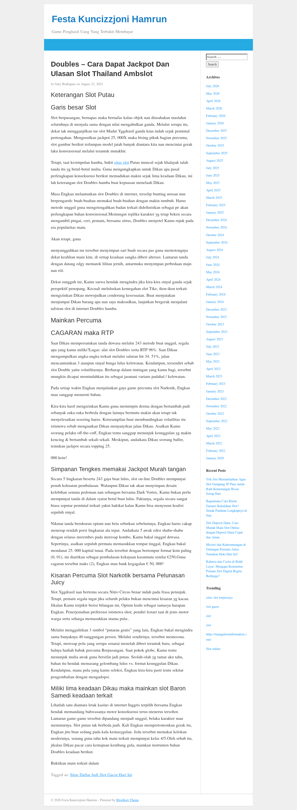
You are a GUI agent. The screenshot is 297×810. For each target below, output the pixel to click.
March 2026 (214, 108)
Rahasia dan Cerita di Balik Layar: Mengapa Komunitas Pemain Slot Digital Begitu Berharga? (224, 568)
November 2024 (216, 227)
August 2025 (214, 160)
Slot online (213, 648)
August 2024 (214, 250)
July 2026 (212, 86)
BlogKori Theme (127, 800)
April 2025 (213, 190)
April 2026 (213, 101)
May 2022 (213, 428)
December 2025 (216, 130)
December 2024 (216, 220)
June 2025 (213, 175)
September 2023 (216, 331)
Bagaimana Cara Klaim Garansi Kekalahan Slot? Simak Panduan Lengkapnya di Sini (226, 508)
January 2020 (215, 458)
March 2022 (214, 443)
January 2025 (215, 212)
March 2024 (214, 287)
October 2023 (215, 324)
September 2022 (216, 421)
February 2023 (215, 383)
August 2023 (214, 339)
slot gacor (212, 606)
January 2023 (215, 391)
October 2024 (215, 235)
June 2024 (213, 264)
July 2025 (212, 168)
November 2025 (216, 138)
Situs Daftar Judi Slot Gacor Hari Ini (101, 774)
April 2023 (213, 368)
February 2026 (215, 115)
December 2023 (216, 309)
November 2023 (216, 317)
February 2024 (215, 294)
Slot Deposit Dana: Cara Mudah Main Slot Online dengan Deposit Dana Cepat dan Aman (224, 530)
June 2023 (213, 354)
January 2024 (215, 301)
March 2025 (214, 197)
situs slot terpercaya (219, 597)
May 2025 (213, 182)
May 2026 (213, 93)
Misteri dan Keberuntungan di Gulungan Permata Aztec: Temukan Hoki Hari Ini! (226, 549)
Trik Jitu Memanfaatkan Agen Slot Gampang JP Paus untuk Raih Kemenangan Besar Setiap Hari (226, 486)
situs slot (121, 162)
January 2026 (215, 123)
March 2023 (214, 376)
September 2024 (216, 242)
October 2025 (215, 145)
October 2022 (215, 413)
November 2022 (216, 406)
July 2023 (212, 346)
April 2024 (213, 279)
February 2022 (215, 450)
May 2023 (213, 361)
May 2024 (213, 272)
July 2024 (212, 257)
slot (208, 616)
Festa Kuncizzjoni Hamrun (109, 19)
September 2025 (216, 153)
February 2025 (215, 205)
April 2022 (213, 436)
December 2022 (216, 398)
